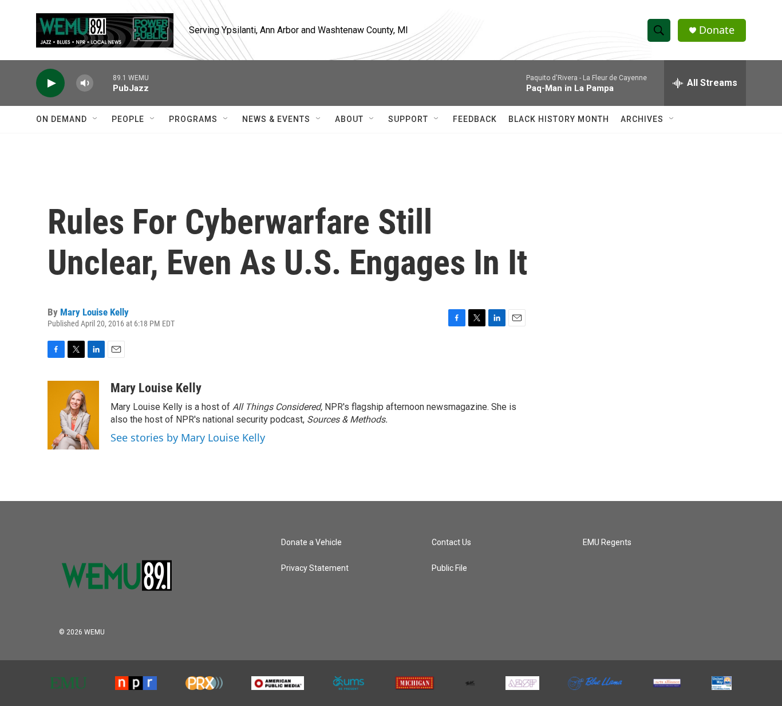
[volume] (84, 83)
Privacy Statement (315, 568)
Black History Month (558, 119)
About (349, 119)
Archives (642, 119)
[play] (50, 83)
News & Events (276, 119)
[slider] (103, 83)
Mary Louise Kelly (94, 312)
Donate (716, 30)
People (128, 119)
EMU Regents (607, 542)
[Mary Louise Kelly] (73, 415)
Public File (449, 568)
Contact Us (451, 542)
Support (408, 119)
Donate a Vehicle (311, 542)
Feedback (475, 119)
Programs (193, 119)
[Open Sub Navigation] (95, 119)
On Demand (61, 119)
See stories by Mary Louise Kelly (187, 437)
